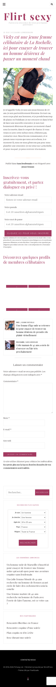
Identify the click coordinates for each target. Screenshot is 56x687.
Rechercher (28, 542)
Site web (7, 441)
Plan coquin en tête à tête (20, 632)
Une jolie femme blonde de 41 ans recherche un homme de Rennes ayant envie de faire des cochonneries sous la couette (27, 584)
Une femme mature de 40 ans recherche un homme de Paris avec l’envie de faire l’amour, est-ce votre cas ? (27, 598)
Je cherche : (16, 517)
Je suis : (18, 513)
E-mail (7, 429)
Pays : (18, 527)
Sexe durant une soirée (19, 637)
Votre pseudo (10, 207)
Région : (18, 532)
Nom (6, 418)
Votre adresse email (13, 195)
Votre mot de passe (13, 219)
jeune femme (28, 167)
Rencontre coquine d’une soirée (23, 627)
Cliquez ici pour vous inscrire (28, 233)
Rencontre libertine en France (22, 622)
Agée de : (17, 522)
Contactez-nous (28, 660)
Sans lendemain (24, 32)
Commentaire (10, 381)
